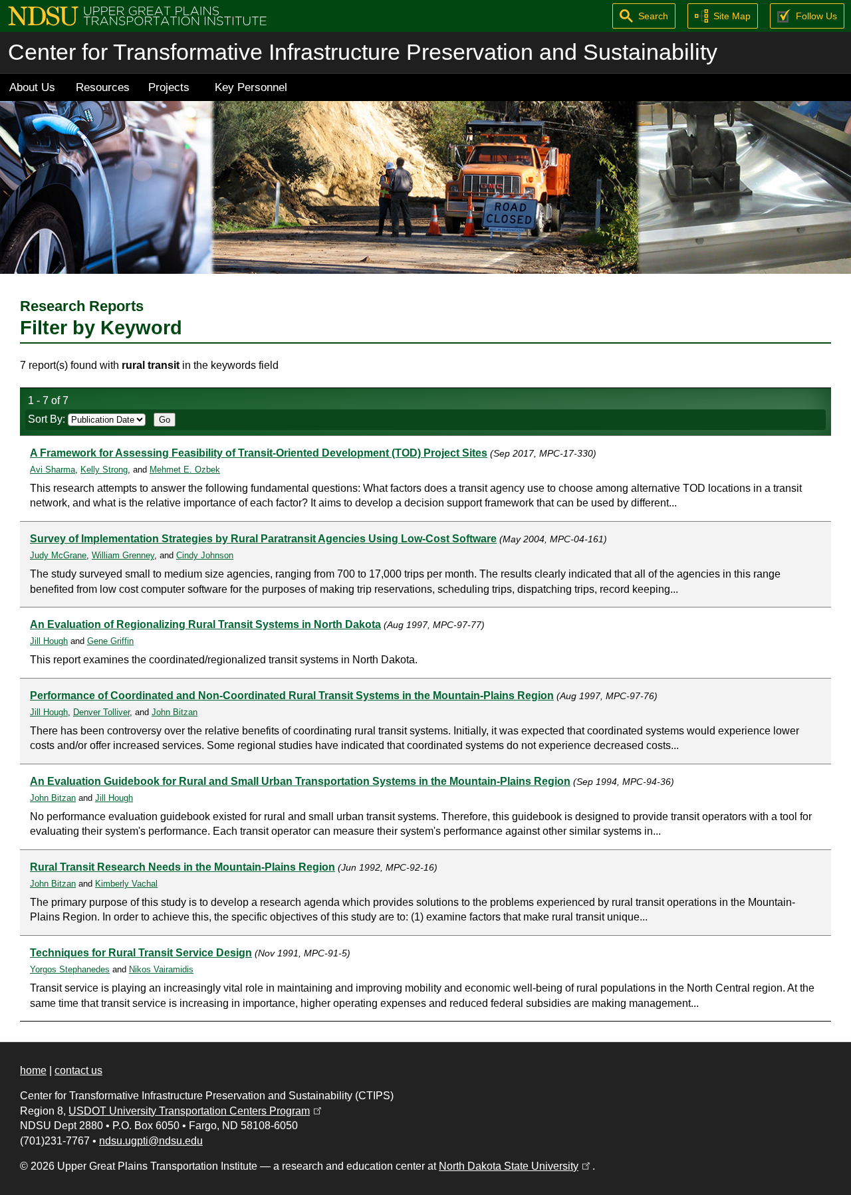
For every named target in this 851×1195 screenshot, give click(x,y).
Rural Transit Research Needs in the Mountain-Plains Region (182, 867)
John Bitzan (174, 712)
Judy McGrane (58, 555)
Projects (168, 87)
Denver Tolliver (101, 712)
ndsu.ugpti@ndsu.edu (151, 1140)
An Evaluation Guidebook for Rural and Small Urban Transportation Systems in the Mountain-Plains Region (300, 781)
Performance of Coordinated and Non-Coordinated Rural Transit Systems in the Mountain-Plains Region (292, 695)
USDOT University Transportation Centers (196, 1111)
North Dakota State (515, 1166)
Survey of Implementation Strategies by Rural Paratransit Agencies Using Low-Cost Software (263, 538)
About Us (32, 87)
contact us (78, 1070)
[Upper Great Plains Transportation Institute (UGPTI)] (137, 15)
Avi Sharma (52, 470)
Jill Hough (49, 641)
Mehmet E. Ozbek (185, 470)
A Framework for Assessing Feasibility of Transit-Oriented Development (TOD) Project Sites (258, 453)
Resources (103, 87)
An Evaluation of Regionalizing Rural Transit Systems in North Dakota (205, 624)
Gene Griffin (110, 641)
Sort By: (48, 419)
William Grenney (123, 555)
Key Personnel (251, 87)
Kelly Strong (104, 470)
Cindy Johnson (204, 555)
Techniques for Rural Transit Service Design (141, 952)
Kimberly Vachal (126, 884)
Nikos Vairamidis (161, 969)
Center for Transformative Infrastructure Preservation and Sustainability (362, 52)
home (33, 1070)
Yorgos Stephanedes (70, 969)
